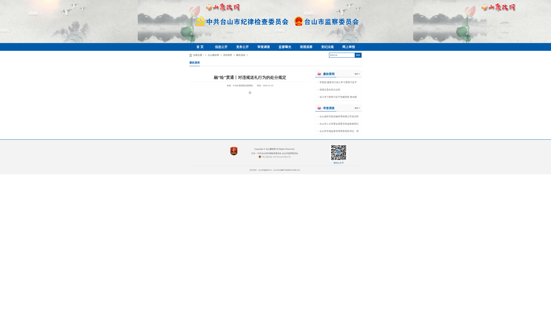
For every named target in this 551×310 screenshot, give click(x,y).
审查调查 (263, 47)
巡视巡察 (306, 47)
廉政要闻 (329, 73)
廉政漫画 (240, 55)
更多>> (357, 74)
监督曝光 (285, 47)
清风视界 (227, 55)
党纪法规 (327, 47)
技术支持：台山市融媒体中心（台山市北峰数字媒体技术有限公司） (275, 170)
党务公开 (242, 47)
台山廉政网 (213, 55)
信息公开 (221, 47)
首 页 (200, 47)
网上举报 (348, 47)
